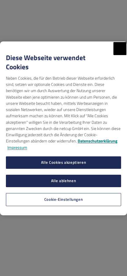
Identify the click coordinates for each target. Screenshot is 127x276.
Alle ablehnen (63, 181)
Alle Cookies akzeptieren (63, 162)
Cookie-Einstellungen (63, 199)
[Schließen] (119, 48)
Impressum (17, 147)
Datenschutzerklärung (97, 141)
